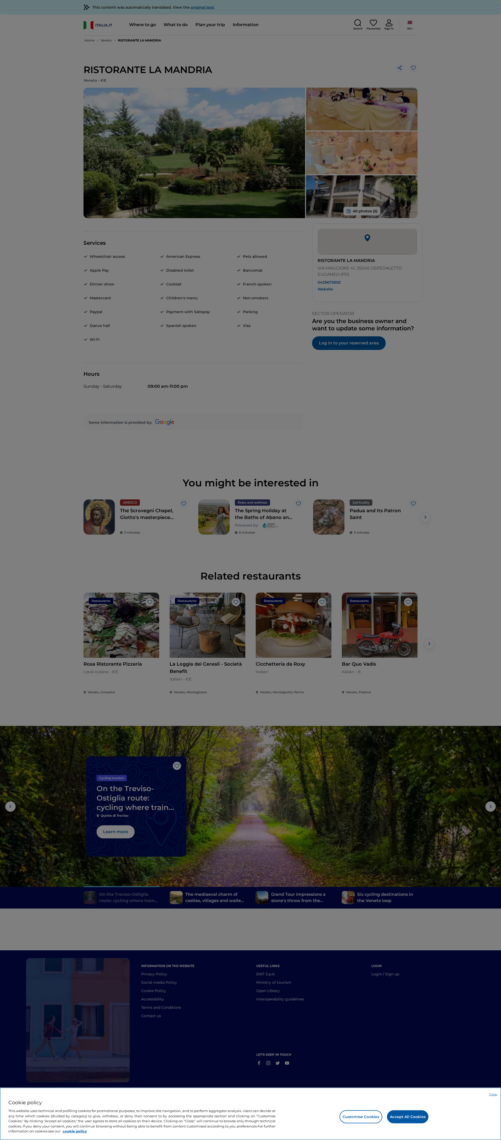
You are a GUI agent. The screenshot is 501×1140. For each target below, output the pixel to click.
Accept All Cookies (408, 1116)
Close (493, 1094)
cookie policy (75, 1131)
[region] (250, 1114)
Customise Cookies (361, 1116)
